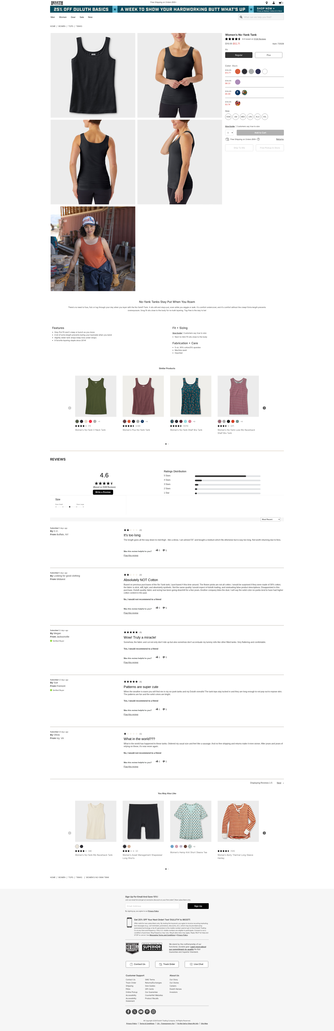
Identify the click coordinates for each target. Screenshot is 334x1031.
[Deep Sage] (77, 421)
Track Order (131, 983)
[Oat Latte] (129, 846)
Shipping (129, 986)
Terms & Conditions (147, 1023)
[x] (134, 1011)
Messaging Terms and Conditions (162, 935)
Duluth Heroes (176, 989)
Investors (173, 992)
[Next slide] (264, 408)
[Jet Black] (228, 421)
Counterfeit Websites (154, 995)
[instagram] (153, 1011)
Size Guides (150, 986)
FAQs (128, 989)
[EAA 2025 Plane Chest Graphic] (181, 846)
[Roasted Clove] (185, 846)
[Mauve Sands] (176, 846)
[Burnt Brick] (129, 421)
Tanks (79, 26)
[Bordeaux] (181, 421)
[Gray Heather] (94, 421)
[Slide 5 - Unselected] (168, 443)
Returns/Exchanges (153, 983)
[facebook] (128, 1011)
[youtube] (141, 1011)
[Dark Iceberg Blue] (185, 421)
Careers (173, 986)
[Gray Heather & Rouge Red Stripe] (219, 421)
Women (61, 26)
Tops (70, 26)
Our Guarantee (151, 992)
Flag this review (131, 556)
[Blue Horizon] (172, 846)
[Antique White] (77, 846)
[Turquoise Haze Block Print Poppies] (189, 846)
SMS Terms (150, 979)
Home (52, 26)
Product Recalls (151, 998)
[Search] (241, 17)
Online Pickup (132, 992)
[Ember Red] (90, 421)
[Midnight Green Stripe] (237, 421)
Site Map (204, 1023)
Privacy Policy (153, 911)
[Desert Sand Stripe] (86, 421)
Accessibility (131, 995)
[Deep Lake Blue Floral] (172, 421)
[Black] (81, 421)
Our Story (174, 979)
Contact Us (130, 979)
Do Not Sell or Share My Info (187, 1023)
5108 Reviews (260, 39)
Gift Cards (149, 989)
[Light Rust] (232, 421)
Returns (280, 139)
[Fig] (124, 421)
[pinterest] (147, 1011)
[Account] (274, 3)
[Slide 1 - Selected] (165, 443)
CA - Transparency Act (166, 1023)
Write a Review (103, 492)
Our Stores (174, 983)
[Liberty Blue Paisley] (142, 421)
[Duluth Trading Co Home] (57, 3)
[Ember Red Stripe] (189, 421)
